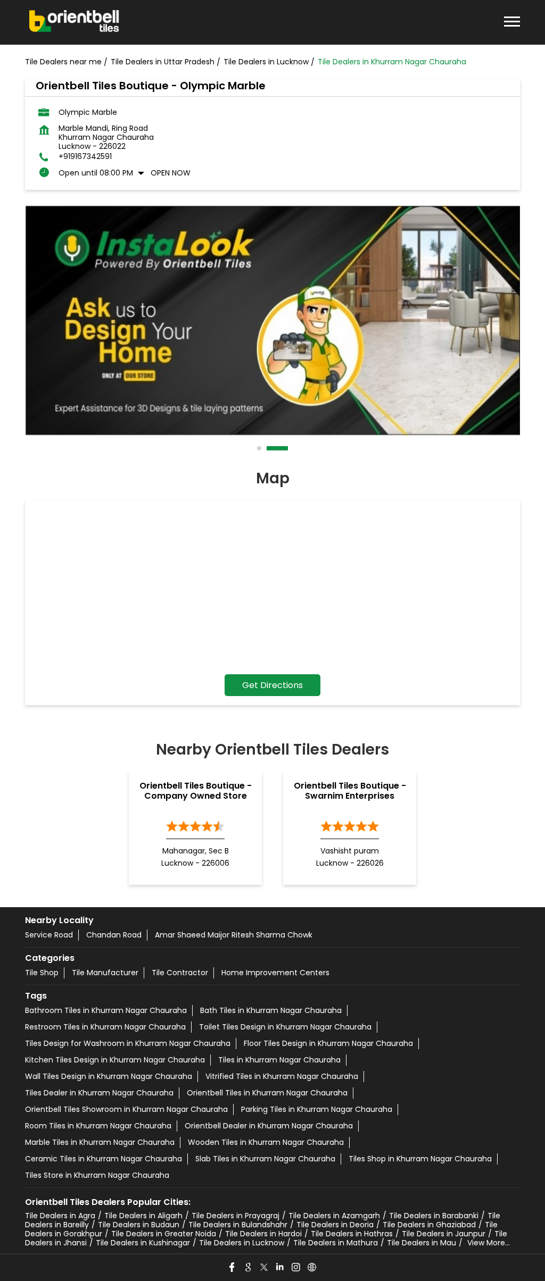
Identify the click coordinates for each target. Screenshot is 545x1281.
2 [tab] (269, 448)
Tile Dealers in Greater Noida (163, 1233)
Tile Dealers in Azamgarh (334, 1215)
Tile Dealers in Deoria (335, 1224)
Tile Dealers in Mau (421, 1242)
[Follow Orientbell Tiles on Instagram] (296, 1268)
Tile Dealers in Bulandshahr (237, 1224)
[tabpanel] (272, 321)
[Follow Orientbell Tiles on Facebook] (233, 1268)
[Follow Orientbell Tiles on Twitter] (264, 1268)
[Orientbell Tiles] (74, 22)
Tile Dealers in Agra (60, 1215)
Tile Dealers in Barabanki (433, 1215)
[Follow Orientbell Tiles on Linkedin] (280, 1268)
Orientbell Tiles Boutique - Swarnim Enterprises (350, 791)
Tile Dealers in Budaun (138, 1224)
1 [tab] (259, 448)
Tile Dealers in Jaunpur (443, 1233)
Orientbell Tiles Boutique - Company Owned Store (195, 791)
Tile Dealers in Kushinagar (143, 1242)
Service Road (49, 935)
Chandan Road (114, 935)
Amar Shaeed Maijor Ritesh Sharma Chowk (233, 935)
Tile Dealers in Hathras (352, 1233)
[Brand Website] (312, 1268)
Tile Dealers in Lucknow (241, 1242)
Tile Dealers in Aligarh (143, 1215)
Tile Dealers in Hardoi (263, 1233)
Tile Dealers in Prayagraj (235, 1215)
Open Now (171, 173)
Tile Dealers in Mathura (335, 1242)
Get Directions (272, 685)
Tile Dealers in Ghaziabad (429, 1224)
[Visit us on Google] (249, 1268)
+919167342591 (85, 156)
